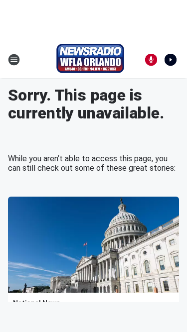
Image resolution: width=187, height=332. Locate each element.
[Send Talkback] (151, 60)
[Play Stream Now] (171, 60)
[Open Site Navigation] (14, 60)
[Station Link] (90, 60)
